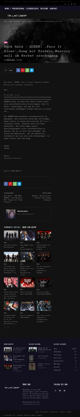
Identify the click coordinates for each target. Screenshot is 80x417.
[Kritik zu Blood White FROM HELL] (27, 282)
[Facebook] (68, 4)
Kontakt (69, 1)
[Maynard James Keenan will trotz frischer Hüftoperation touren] (27, 257)
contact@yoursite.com (31, 404)
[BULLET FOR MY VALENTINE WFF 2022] (33, 349)
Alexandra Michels (12, 158)
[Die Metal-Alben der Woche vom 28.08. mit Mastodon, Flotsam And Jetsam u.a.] (11, 306)
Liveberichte (55, 1)
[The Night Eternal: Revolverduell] (11, 235)
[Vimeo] (71, 4)
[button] (65, 4)
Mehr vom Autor (29, 227)
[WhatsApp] (27, 70)
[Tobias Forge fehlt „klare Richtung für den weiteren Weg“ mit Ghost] (11, 282)
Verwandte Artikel (12, 227)
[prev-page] (5, 327)
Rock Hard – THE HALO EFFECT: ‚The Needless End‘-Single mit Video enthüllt (13, 199)
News (10, 21)
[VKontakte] (74, 4)
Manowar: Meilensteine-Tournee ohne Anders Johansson (41, 198)
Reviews (63, 1)
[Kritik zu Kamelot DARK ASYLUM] (27, 306)
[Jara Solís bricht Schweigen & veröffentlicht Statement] (44, 306)
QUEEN (6, 148)
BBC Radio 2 (45, 121)
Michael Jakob (10, 60)
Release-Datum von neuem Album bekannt (43, 247)
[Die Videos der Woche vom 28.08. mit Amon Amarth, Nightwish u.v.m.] (11, 257)
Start (5, 21)
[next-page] (8, 327)
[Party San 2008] (33, 358)
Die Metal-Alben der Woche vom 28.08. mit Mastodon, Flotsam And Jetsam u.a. (10, 319)
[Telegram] (32, 70)
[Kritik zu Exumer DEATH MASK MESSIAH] (44, 282)
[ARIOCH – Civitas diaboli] (33, 366)
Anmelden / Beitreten (29, 1)
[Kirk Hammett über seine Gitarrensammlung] (27, 235)
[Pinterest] (23, 70)
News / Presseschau (43, 1)
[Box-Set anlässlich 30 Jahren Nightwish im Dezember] (44, 257)
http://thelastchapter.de (25, 214)
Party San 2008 (43, 356)
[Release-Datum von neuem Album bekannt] (44, 235)
